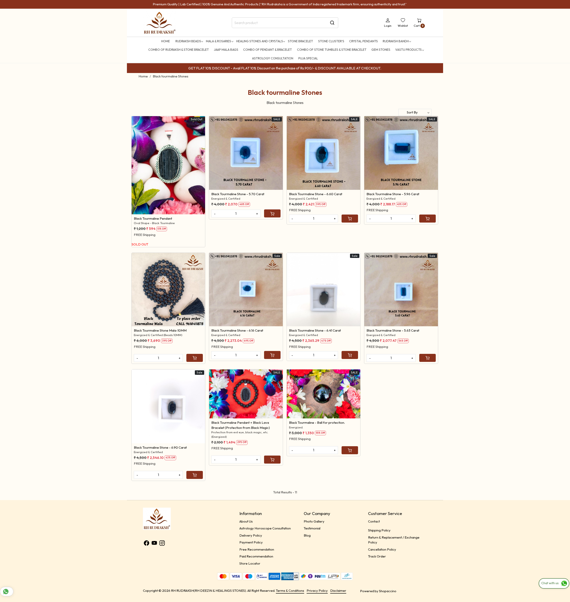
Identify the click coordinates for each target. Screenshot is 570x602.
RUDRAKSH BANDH (396, 41)
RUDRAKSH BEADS (188, 41)
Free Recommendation (256, 549)
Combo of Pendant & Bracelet (267, 50)
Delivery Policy (250, 535)
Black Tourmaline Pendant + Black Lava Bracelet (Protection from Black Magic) (240, 425)
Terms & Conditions (290, 590)
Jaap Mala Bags (226, 50)
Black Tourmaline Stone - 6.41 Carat (315, 330)
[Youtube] (154, 544)
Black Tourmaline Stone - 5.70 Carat (237, 194)
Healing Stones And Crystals (259, 41)
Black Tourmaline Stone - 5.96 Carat (392, 194)
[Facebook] (146, 544)
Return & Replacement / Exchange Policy (393, 540)
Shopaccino (387, 591)
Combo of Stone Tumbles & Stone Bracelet (331, 50)
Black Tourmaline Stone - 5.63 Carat (392, 330)
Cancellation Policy (382, 549)
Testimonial (312, 528)
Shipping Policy (379, 530)
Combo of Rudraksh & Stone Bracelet (178, 50)
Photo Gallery (314, 521)
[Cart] (272, 213)
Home (165, 41)
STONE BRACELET (300, 41)
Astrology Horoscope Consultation (265, 528)
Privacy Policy (317, 590)
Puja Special (308, 58)
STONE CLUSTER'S (331, 41)
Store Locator (249, 563)
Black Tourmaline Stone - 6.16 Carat (237, 330)
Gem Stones (380, 50)
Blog (307, 535)
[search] (332, 22)
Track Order (377, 556)
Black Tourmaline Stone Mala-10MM (160, 330)
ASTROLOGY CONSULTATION (272, 58)
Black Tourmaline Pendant (153, 218)
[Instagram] (162, 544)
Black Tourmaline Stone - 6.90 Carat (160, 447)
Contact (374, 521)
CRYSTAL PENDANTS (363, 41)
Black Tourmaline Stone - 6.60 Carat (315, 194)
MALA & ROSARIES (218, 41)
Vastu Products (408, 50)
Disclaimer (338, 590)
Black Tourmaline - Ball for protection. (317, 422)
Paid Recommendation (256, 556)
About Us (246, 521)
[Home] (159, 23)
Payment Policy (251, 542)
